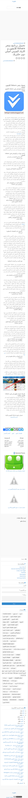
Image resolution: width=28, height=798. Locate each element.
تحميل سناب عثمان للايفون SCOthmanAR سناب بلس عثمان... (13, 759)
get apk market (7, 697)
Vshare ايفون (6, 702)
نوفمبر (21, 719)
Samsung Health (21, 578)
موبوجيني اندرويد (13, 686)
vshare (23, 224)
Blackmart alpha (16, 694)
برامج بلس (17, 630)
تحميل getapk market (8, 652)
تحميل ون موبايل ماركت (19, 649)
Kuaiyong (5, 699)
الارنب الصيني (6, 619)
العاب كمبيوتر (15, 619)
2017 (23, 715)
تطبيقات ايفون (19, 433)
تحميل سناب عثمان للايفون (9, 646)
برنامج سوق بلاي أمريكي (8, 638)
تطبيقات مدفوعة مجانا (8, 660)
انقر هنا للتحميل (14, 417)
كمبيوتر (10, 678)
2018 (23, 713)
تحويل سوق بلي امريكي (8, 654)
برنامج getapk (19, 638)
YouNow (23, 572)
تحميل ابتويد (13, 641)
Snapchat (21, 699)
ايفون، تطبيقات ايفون (13, 624)
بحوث (14, 1)
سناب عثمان (6, 668)
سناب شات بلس (20, 665)
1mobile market (7, 613)
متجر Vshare (6, 680)
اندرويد (21, 622)
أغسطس (21, 783)
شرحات (4, 678)
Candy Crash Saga (20, 570)
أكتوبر (22, 721)
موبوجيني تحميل (6, 689)
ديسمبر (21, 717)
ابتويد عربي (5, 616)
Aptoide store (6, 694)
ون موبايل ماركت (14, 691)
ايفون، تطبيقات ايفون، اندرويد (9, 627)
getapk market (16, 697)
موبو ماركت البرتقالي (8, 683)
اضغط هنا (19, 133)
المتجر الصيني (7, 433)
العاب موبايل (6, 622)
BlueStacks (22, 576)
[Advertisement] (14, 26)
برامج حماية (5, 633)
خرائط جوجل (22, 567)
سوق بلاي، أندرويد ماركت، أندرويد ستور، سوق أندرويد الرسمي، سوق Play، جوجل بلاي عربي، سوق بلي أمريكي (14, 673)
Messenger (22, 574)
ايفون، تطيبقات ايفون (8, 630)
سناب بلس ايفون (17, 662)
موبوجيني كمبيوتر (17, 689)
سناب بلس (17, 660)
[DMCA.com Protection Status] (17, 797)
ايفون (13, 433)
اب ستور (15, 613)
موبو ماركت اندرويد (19, 683)
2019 (23, 711)
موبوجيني (5, 686)
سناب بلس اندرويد (7, 662)
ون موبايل (5, 691)
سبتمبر (21, 723)
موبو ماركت (14, 680)
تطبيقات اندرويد (6, 657)
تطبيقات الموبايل (9, 797)
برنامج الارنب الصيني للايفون (9, 635)
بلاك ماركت (5, 641)
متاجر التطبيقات (18, 678)
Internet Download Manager (18, 568)
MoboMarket (13, 699)
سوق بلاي (13, 668)
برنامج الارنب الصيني (15, 633)
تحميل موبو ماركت (7, 649)
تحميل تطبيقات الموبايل (8, 643)
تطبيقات (18, 654)
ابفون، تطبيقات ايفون (15, 616)
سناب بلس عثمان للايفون (9, 665)
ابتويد (21, 613)
